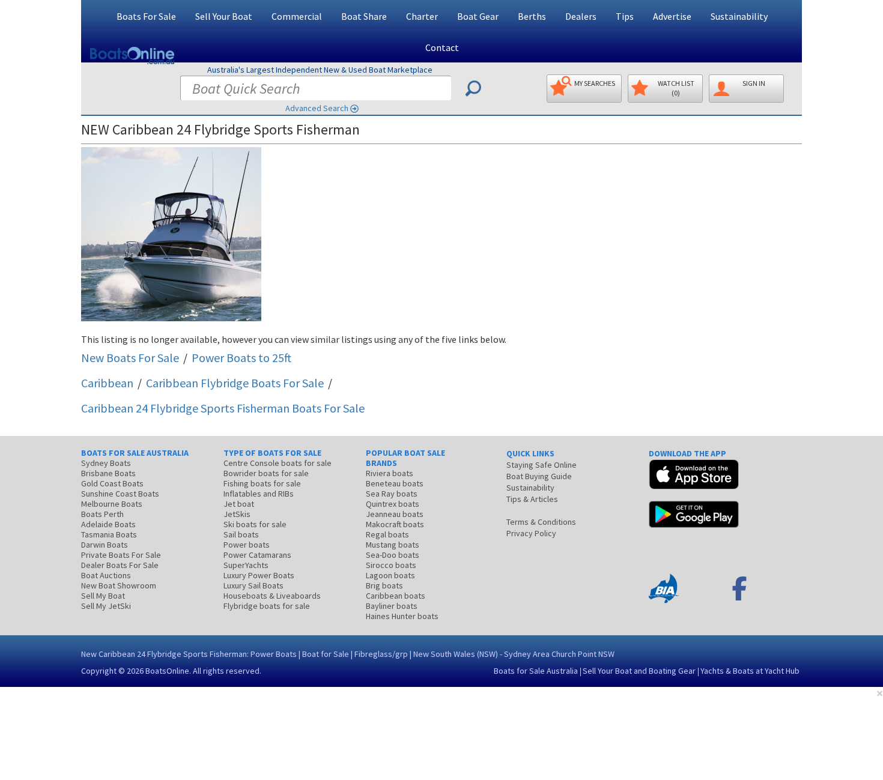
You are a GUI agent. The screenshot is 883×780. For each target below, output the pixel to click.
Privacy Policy (531, 533)
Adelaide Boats (108, 524)
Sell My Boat (103, 595)
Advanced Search (316, 108)
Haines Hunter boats (402, 616)
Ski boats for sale (255, 524)
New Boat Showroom (118, 585)
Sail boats (241, 534)
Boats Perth (102, 514)
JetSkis (236, 514)
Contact (442, 47)
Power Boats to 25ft (241, 357)
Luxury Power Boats (258, 575)
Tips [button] (625, 16)
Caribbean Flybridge (235, 382)
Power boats (246, 544)
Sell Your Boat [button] (223, 16)
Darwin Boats (104, 544)
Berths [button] (532, 16)
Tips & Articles (532, 499)
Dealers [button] (580, 16)
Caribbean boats (395, 595)
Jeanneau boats (394, 514)
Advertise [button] (672, 16)
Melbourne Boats (111, 503)
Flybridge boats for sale (266, 605)
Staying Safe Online (541, 464)
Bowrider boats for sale (266, 473)
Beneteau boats (394, 483)
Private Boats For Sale (121, 554)
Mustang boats (392, 544)
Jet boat (238, 503)
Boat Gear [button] (478, 16)
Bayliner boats (391, 605)
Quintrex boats (392, 503)
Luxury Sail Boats (253, 585)
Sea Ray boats (391, 493)
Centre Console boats (277, 463)
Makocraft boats (395, 524)
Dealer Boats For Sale (120, 565)
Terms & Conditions (541, 521)
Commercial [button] (297, 16)
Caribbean (107, 382)
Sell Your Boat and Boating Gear (639, 670)
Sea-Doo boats (392, 554)
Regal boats (387, 534)
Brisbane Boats (108, 473)
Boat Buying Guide (539, 476)
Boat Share (364, 16)
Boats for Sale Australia (536, 670)
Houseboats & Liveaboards (272, 595)
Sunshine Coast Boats (120, 493)
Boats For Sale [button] (146, 16)
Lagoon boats (390, 575)
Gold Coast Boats (112, 483)
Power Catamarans (257, 554)
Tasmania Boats (109, 534)
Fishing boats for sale (262, 483)
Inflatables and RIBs (258, 493)
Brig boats (384, 585)
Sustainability (739, 16)
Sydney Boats (106, 463)
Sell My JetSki (106, 605)
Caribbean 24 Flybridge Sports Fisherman (223, 408)
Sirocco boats (391, 565)
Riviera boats (389, 473)
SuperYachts (246, 565)
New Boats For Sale (130, 357)
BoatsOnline (167, 670)
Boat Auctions (106, 575)
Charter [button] (422, 16)
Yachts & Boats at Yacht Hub (750, 670)
